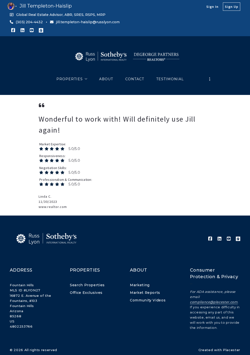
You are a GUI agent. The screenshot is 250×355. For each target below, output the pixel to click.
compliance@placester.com (214, 302)
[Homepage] (125, 57)
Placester (231, 350)
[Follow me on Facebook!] (13, 30)
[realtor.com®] (41, 30)
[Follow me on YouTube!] (32, 30)
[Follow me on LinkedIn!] (22, 30)
